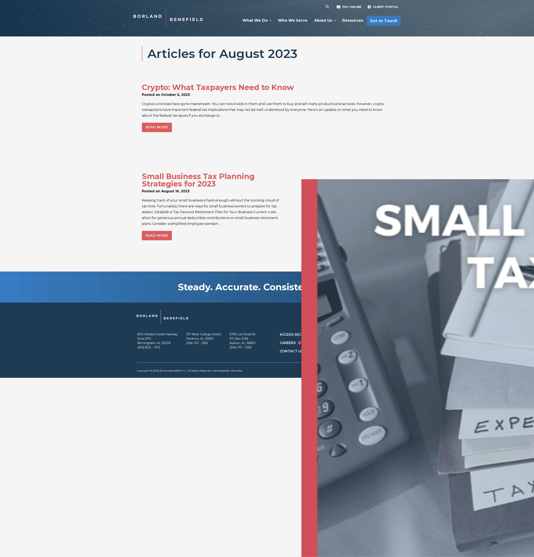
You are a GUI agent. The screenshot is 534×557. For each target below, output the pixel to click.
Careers (288, 343)
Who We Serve (292, 20)
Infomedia (236, 370)
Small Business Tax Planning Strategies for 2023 (198, 180)
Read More (157, 127)
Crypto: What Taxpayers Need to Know (218, 87)
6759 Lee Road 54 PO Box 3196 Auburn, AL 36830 (242, 338)
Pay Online (352, 7)
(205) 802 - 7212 (148, 347)
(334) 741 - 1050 (240, 347)
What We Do (255, 20)
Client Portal (385, 7)
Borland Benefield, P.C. (173, 370)
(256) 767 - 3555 (197, 343)
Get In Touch (384, 20)
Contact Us (291, 351)
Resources (352, 20)
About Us (323, 20)
